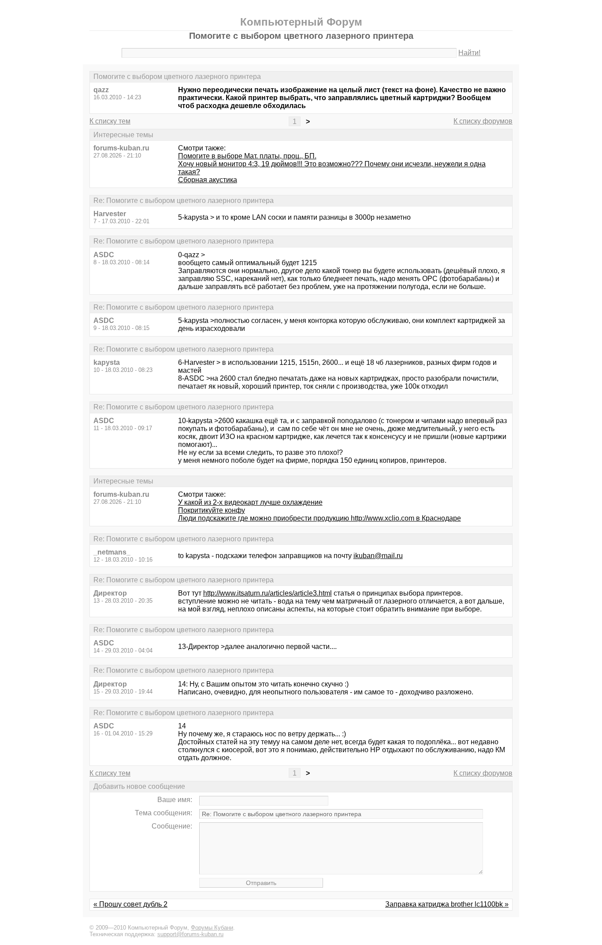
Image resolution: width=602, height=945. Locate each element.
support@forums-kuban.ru (190, 934)
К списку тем (109, 121)
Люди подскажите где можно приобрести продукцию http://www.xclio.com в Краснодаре (319, 518)
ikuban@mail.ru (378, 555)
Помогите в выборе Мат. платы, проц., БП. (247, 156)
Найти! (469, 52)
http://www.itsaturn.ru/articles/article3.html (267, 593)
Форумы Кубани (212, 927)
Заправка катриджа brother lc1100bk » (447, 904)
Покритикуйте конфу (211, 510)
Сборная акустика (207, 180)
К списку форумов (483, 121)
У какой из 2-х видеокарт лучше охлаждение (250, 502)
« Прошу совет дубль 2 (130, 904)
